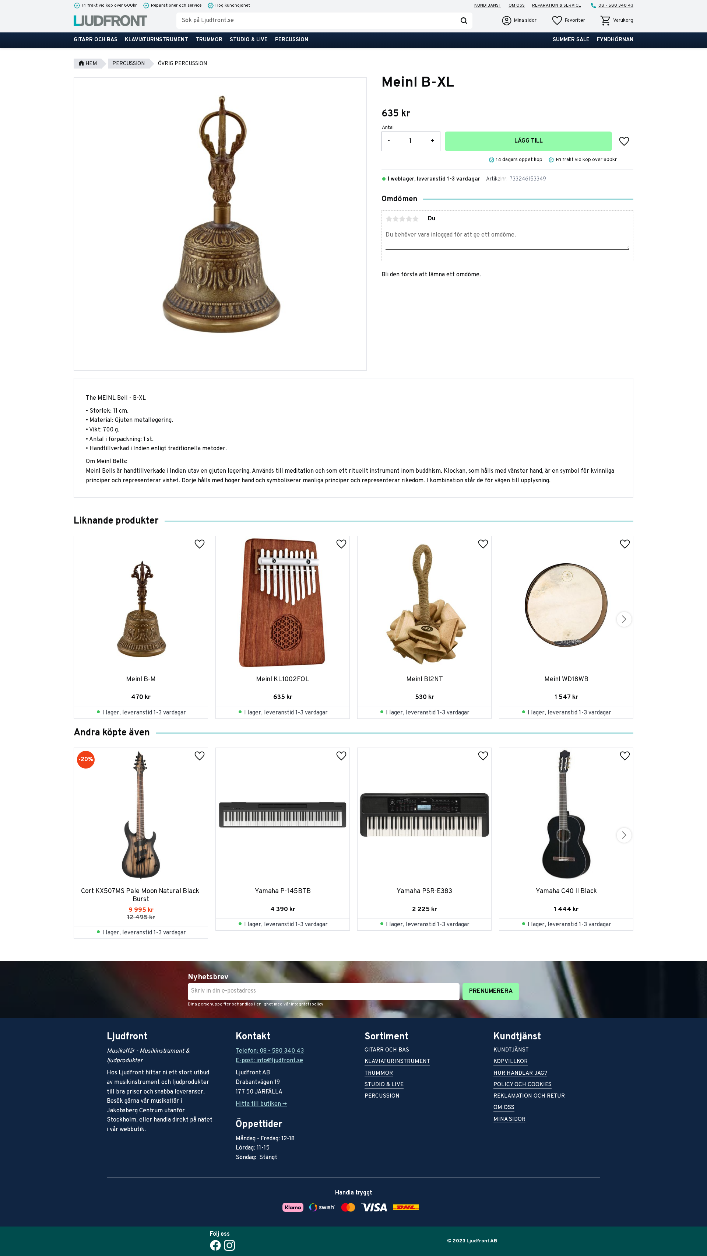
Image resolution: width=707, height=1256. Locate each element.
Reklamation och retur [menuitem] (529, 1097)
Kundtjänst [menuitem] (487, 5)
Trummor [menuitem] (209, 39)
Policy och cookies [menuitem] (522, 1085)
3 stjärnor (402, 219)
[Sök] (463, 21)
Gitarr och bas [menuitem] (95, 39)
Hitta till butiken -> (261, 1104)
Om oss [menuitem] (517, 5)
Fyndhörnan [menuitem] (615, 39)
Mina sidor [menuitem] (509, 1120)
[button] (568, 21)
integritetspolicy (307, 1004)
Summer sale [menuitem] (571, 39)
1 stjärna (389, 219)
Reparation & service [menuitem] (556, 5)
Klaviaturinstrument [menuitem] (156, 39)
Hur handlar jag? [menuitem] (520, 1074)
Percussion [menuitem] (291, 39)
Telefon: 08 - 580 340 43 (270, 1051)
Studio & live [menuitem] (249, 39)
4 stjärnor (408, 219)
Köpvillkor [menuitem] (510, 1062)
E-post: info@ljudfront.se (269, 1060)
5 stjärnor (415, 219)
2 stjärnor (395, 219)
